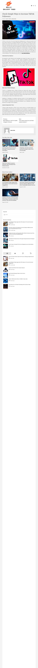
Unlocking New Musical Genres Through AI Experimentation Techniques (9, 149)
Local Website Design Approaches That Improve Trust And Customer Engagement (9, 184)
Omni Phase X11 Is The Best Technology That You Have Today (19, 284)
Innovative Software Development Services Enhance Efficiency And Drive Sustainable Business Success (27, 184)
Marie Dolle (14, 18)
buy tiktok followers (26, 53)
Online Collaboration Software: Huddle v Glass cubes (18, 278)
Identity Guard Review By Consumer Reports (17, 267)
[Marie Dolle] (7, 130)
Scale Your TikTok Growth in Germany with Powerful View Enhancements (8, 164)
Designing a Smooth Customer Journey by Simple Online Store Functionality (27, 149)
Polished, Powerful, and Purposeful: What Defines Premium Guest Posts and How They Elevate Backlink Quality (10, 199)
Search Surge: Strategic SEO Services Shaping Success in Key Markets (21, 244)
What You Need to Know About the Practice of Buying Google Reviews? (21, 256)
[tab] (7, 253)
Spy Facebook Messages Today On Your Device (17, 273)
